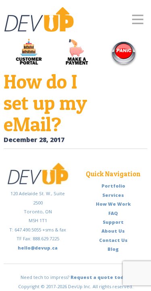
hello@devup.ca (38, 248)
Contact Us (113, 240)
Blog (113, 249)
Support (113, 222)
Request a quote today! (100, 277)
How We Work (113, 204)
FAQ (113, 213)
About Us (113, 231)
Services (113, 195)
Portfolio (113, 186)
